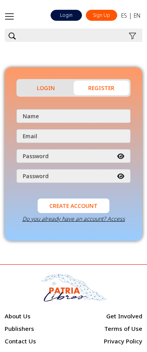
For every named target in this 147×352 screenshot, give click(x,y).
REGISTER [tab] (101, 88)
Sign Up (101, 15)
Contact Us (20, 341)
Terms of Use (123, 328)
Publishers (19, 328)
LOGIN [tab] (46, 88)
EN (137, 15)
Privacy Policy (123, 341)
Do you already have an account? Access (73, 218)
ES (124, 15)
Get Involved (124, 316)
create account (73, 205)
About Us (18, 316)
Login (66, 15)
